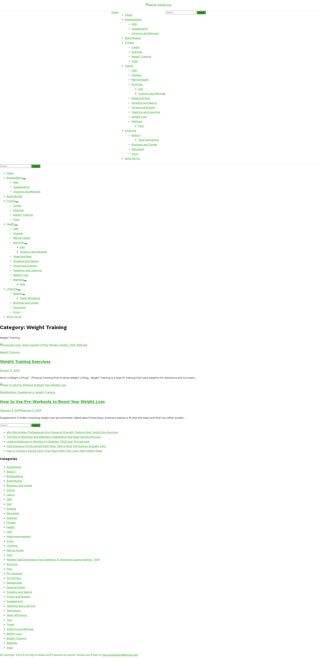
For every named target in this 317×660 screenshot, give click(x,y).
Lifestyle (130, 130)
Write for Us (132, 158)
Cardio (136, 47)
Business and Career (144, 144)
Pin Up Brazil (14, 573)
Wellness (137, 121)
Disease (136, 75)
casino (11, 494)
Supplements (140, 28)
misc (9, 555)
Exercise (137, 52)
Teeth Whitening (148, 140)
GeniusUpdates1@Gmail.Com (120, 655)
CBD (134, 70)
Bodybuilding (133, 19)
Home (128, 15)
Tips (9, 619)
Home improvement (19, 536)
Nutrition (137, 84)
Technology (14, 610)
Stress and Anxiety (143, 107)
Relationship (14, 582)
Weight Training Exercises (25, 361)
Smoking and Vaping (144, 103)
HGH (134, 24)
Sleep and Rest (141, 98)
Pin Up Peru (14, 578)
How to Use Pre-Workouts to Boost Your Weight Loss (52, 401)
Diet (140, 89)
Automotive (14, 467)
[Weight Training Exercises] (43, 345)
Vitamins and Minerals (145, 33)
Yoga (135, 61)
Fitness (129, 42)
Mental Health (140, 79)
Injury (135, 153)
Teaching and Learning (146, 112)
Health (129, 65)
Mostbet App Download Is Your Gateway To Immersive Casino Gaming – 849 (53, 559)
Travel (10, 624)
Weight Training (141, 56)
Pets (141, 126)
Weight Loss (139, 116)
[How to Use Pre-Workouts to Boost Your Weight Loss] (33, 385)
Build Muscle (133, 38)
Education (138, 149)
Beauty (136, 135)
